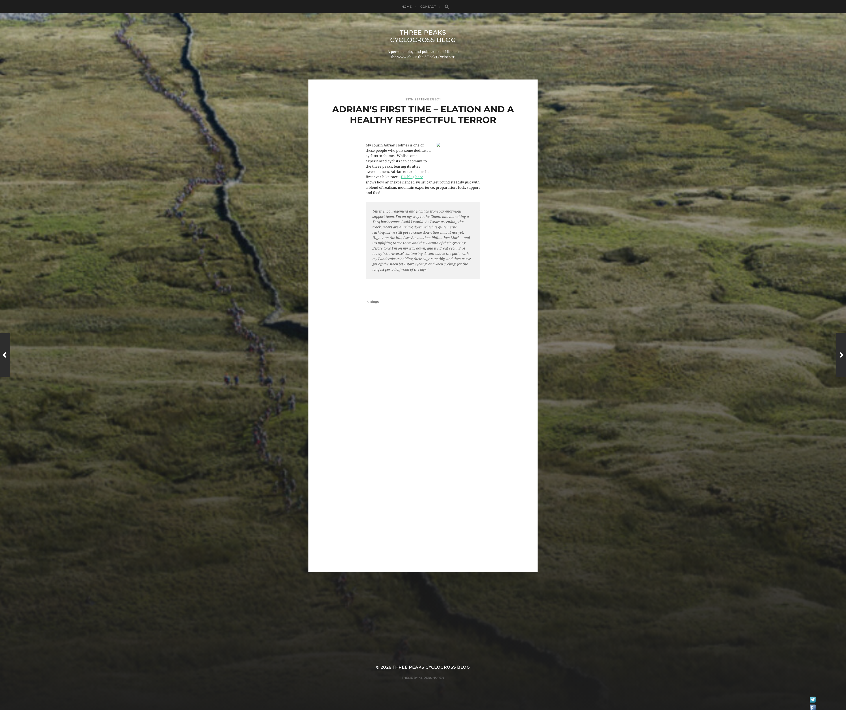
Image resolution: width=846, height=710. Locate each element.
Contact (428, 7)
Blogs (374, 302)
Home (406, 7)
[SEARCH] (447, 7)
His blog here (412, 177)
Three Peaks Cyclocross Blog (423, 36)
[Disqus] (423, 383)
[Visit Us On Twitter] (813, 701)
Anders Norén (431, 677)
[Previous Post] (5, 355)
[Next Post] (841, 355)
